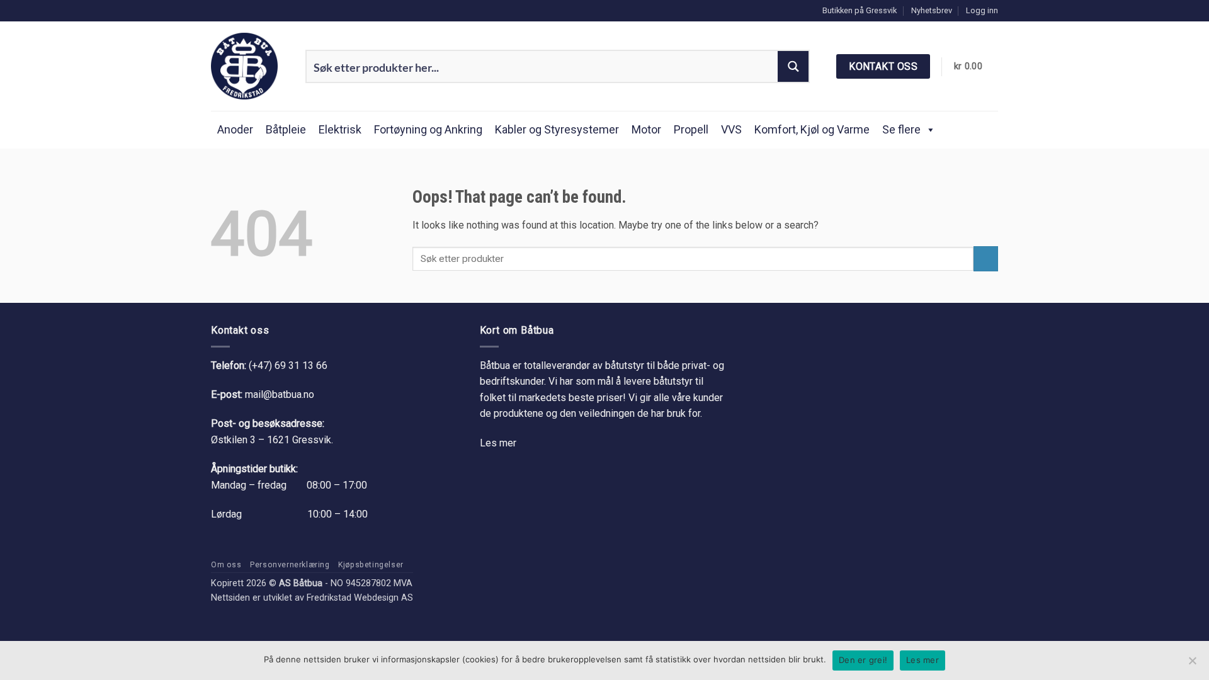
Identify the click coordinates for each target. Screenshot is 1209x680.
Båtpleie (286, 129)
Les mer (498, 443)
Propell (691, 129)
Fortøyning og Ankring (428, 129)
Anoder (235, 129)
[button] (982, 10)
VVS (731, 129)
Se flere (901, 129)
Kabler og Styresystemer (557, 129)
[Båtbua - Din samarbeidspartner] (249, 66)
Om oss (226, 564)
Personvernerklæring (290, 564)
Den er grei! (863, 660)
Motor (646, 129)
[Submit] (985, 258)
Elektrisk (340, 129)
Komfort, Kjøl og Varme (812, 129)
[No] (1192, 664)
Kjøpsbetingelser (371, 564)
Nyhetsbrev (931, 10)
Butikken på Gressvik (859, 10)
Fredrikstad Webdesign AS (360, 597)
